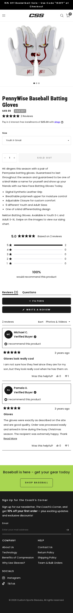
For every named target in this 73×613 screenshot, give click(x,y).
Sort (41, 321)
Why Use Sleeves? (13, 563)
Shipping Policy (47, 557)
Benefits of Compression (18, 557)
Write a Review (39, 310)
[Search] (62, 16)
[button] (36, 116)
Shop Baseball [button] (36, 482)
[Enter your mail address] (67, 529)
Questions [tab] (29, 293)
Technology (9, 552)
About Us (8, 547)
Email (5, 523)
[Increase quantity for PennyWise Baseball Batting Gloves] (14, 158)
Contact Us (45, 547)
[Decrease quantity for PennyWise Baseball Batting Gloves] (4, 158)
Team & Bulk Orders (50, 563)
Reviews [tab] (10, 293)
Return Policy (46, 552)
